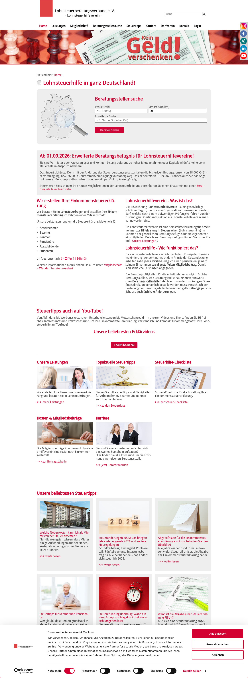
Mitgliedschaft (79, 26)
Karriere (151, 26)
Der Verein (168, 26)
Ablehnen (218, 654)
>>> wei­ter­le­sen (50, 556)
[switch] (105, 671)
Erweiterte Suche (106, 116)
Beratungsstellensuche (107, 26)
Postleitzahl (102, 107)
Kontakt (184, 26)
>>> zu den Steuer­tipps (110, 405)
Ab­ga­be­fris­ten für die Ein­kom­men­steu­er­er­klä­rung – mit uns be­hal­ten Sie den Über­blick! (183, 541)
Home (43, 26)
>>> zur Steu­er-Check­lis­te (171, 402)
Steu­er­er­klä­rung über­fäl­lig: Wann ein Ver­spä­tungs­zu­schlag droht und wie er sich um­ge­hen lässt (123, 617)
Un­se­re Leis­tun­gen (144, 241)
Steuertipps (134, 26)
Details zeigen (192, 670)
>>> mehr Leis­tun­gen (50, 402)
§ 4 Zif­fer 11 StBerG (73, 258)
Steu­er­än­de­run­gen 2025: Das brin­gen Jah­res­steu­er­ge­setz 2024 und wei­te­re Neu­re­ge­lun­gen (123, 541)
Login (197, 26)
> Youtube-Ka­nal (124, 345)
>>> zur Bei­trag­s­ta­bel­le (52, 461)
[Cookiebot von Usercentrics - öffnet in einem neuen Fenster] (23, 671)
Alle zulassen (217, 633)
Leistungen (59, 26)
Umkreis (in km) (159, 107)
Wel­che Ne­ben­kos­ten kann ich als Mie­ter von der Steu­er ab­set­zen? (65, 534)
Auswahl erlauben (217, 644)
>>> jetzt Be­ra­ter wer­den (112, 465)
